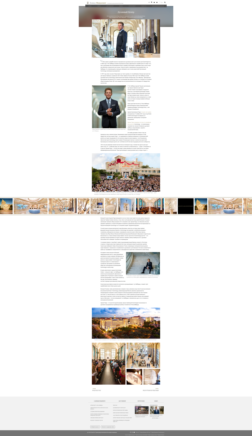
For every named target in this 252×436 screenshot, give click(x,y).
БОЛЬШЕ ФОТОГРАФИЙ (140, 416)
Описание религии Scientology (96, 417)
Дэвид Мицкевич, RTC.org (145, 432)
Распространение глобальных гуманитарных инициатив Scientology (99, 415)
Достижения (122, 401)
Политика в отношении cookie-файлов (141, 434)
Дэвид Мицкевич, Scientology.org (158, 432)
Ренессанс (115, 405)
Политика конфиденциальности (130, 434)
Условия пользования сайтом (152, 434)
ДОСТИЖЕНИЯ (126, 9)
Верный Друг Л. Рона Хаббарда (96, 405)
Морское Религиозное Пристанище (120, 410)
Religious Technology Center (96, 420)
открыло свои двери (146, 112)
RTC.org (137, 432)
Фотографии (141, 401)
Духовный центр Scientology (119, 407)
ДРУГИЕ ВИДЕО (155, 418)
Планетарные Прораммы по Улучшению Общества (121, 421)
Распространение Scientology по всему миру (122, 417)
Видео (156, 401)
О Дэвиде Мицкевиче (99, 401)
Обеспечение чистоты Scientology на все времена (99, 408)
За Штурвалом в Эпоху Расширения (120, 415)
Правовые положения (161, 434)
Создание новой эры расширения (97, 411)
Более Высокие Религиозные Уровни (120, 412)
